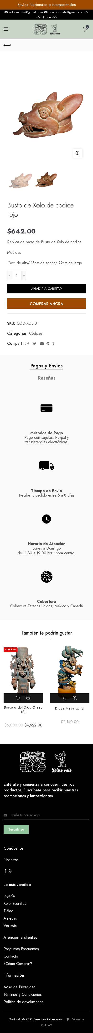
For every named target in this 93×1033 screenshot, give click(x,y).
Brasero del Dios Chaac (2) (23, 709)
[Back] (7, 44)
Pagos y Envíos (46, 365)
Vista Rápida (28, 698)
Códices (35, 333)
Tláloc (8, 911)
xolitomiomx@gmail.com (25, 12)
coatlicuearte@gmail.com (67, 12)
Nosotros (11, 860)
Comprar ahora (46, 304)
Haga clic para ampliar (77, 153)
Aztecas (10, 918)
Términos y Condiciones (23, 994)
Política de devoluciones (23, 1002)
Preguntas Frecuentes (21, 949)
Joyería (9, 896)
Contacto (11, 956)
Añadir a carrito (46, 288)
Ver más (10, 925)
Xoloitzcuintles (15, 903)
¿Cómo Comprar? (18, 963)
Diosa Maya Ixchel (69, 708)
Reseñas (47, 378)
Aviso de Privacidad (20, 987)
